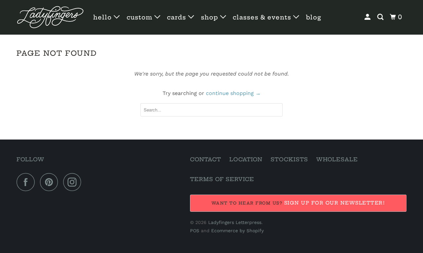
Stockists (289, 159)
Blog (313, 17)
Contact (205, 159)
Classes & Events (263, 17)
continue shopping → (233, 93)
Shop (210, 17)
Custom (140, 17)
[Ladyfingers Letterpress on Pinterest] (50, 182)
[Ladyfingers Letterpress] (50, 17)
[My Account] (368, 17)
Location (245, 159)
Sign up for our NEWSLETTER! (334, 203)
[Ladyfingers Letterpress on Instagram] (74, 182)
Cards (177, 17)
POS (194, 230)
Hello (103, 17)
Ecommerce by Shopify (237, 230)
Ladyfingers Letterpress (234, 222)
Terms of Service (222, 179)
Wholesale (337, 159)
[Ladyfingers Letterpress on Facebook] (27, 182)
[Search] (381, 17)
